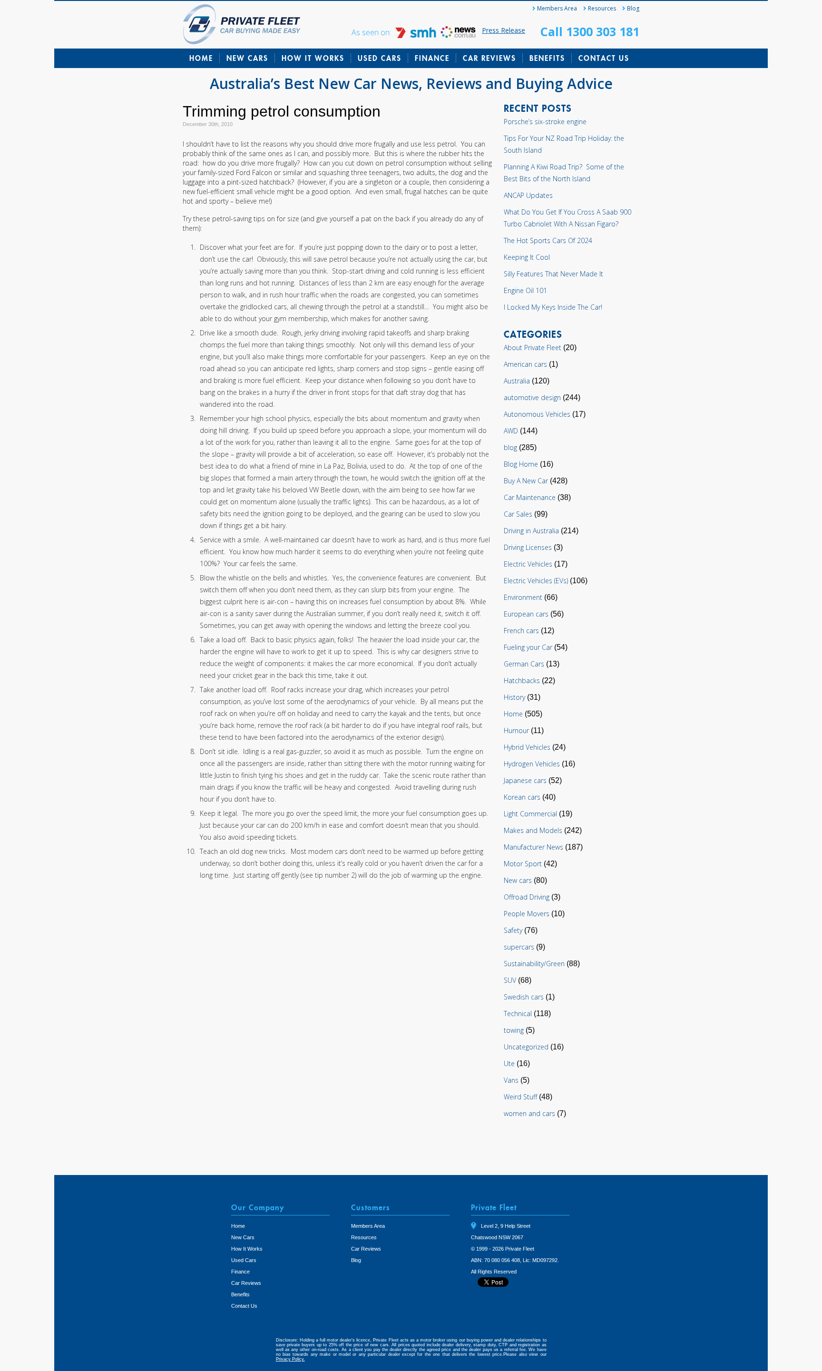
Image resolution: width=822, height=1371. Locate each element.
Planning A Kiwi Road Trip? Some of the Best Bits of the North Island (564, 172)
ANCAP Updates (528, 195)
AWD (511, 430)
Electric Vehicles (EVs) (536, 580)
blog (510, 447)
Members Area (557, 8)
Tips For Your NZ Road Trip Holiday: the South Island (564, 144)
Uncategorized (526, 1046)
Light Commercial (530, 813)
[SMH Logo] (416, 35)
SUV (510, 980)
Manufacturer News (533, 847)
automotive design (532, 397)
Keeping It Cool (527, 257)
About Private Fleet (532, 347)
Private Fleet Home (242, 24)
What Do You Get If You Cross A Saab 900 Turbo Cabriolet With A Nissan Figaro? (567, 217)
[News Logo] (458, 35)
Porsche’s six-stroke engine (545, 121)
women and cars (529, 1113)
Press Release (503, 30)
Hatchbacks (522, 680)
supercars (519, 946)
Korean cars (522, 797)
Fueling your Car (528, 647)
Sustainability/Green (534, 963)
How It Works (313, 58)
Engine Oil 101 (525, 290)
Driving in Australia (531, 530)
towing (514, 1030)
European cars (526, 613)
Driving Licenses (528, 547)
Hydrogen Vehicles (532, 763)
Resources (602, 8)
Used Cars (379, 58)
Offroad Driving (526, 896)
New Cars (247, 58)
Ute (509, 1063)
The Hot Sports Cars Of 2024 (548, 240)
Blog (633, 8)
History (514, 697)
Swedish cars (524, 996)
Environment (523, 597)
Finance (432, 58)
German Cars (524, 663)
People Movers (526, 913)
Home (201, 58)
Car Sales (518, 514)
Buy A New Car (526, 480)
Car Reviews (489, 58)
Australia (517, 380)
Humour (516, 730)
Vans (511, 1080)
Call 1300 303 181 (589, 31)
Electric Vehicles (528, 563)
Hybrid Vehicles (527, 747)
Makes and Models (533, 830)
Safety (513, 930)
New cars (518, 880)
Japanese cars (525, 780)
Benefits (547, 58)
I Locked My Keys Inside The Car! (553, 307)
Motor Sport (523, 863)
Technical (518, 1013)
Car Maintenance (530, 497)
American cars (525, 364)
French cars (521, 630)
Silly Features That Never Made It (553, 273)
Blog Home (521, 464)
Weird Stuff (520, 1096)
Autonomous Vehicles (537, 414)
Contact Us (603, 58)
